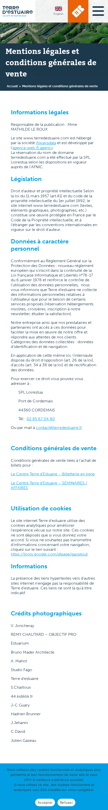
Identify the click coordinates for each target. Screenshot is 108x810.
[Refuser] (101, 786)
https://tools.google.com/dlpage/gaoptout (49, 554)
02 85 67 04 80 (41, 418)
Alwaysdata (46, 142)
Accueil (12, 86)
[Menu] (98, 10)
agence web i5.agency (33, 147)
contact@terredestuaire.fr (59, 427)
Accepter (45, 802)
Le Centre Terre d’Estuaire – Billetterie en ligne (53, 474)
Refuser (66, 802)
